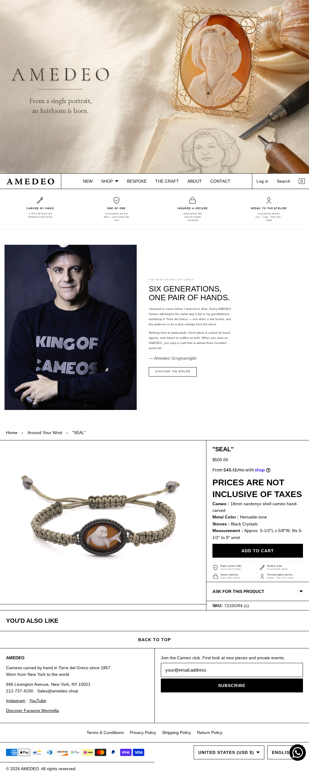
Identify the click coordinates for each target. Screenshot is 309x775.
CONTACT (220, 181)
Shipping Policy (176, 732)
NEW (88, 181)
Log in (262, 181)
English (282, 752)
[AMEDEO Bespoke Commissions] (154, 87)
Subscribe (231, 685)
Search (283, 181)
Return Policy (209, 732)
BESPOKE (137, 181)
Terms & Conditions (105, 732)
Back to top (154, 639)
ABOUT (194, 181)
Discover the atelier (172, 371)
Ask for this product (238, 591)
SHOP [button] (107, 181)
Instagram (15, 700)
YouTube (37, 700)
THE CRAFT (167, 181)
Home (12, 432)
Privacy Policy (143, 732)
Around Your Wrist (44, 432)
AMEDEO (30, 768)
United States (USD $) (226, 752)
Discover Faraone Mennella (32, 710)
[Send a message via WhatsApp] (297, 752)
